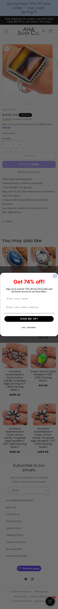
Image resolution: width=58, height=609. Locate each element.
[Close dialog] (55, 276)
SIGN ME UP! (29, 319)
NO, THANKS (29, 328)
